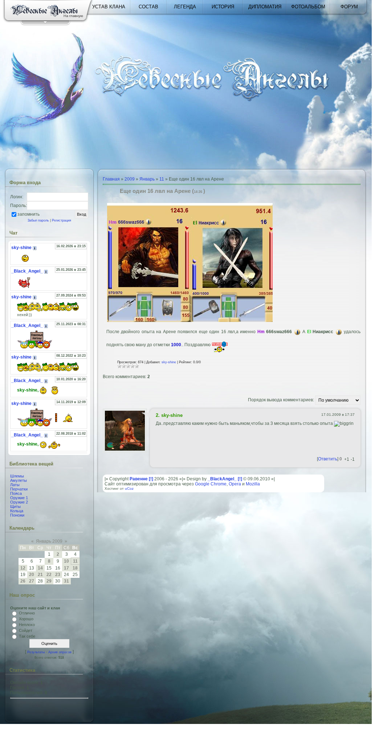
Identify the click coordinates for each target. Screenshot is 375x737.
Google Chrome (211, 483)
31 (66, 581)
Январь (147, 179)
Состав (148, 6)
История (223, 6)
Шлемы (17, 476)
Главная (111, 179)
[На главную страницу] (48, 11)
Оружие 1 (19, 498)
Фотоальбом (308, 6)
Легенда (185, 6)
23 (57, 574)
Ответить (327, 458)
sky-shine (169, 362)
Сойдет (25, 630)
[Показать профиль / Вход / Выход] (45, 23)
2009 (130, 179)
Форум (349, 6)
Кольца (16, 511)
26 (22, 581)
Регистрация (61, 220)
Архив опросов (60, 652)
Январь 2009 (49, 541)
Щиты (15, 506)
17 (66, 568)
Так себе (27, 636)
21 (40, 574)
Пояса (16, 493)
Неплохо (27, 624)
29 (49, 581)
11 (75, 561)
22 (49, 574)
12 (22, 568)
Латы (15, 485)
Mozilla (253, 483)
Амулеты (18, 480)
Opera (235, 483)
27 (31, 581)
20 (31, 574)
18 (75, 568)
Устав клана (108, 6)
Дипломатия (264, 6)
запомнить (28, 213)
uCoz (129, 488)
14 (40, 568)
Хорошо (26, 619)
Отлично (27, 613)
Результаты (36, 652)
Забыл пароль (38, 220)
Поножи (17, 515)
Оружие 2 (19, 502)
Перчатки (19, 489)
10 (66, 561)
